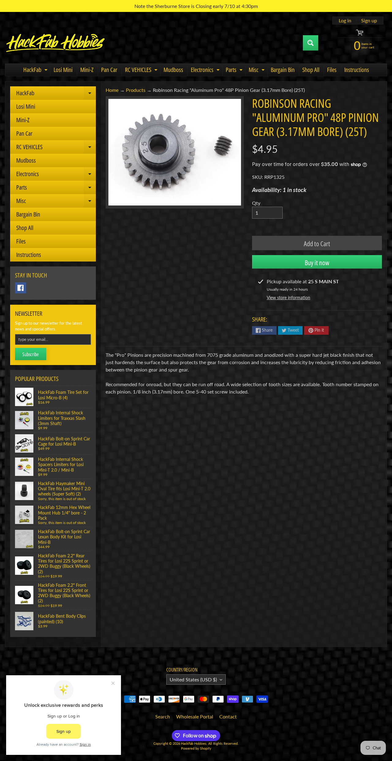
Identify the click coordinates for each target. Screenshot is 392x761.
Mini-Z (86, 70)
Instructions (356, 70)
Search (162, 716)
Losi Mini (63, 70)
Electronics (206, 71)
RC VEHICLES (142, 71)
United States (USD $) (193, 679)
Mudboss (173, 70)
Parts (235, 71)
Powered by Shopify (196, 748)
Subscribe (30, 354)
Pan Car (109, 70)
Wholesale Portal (194, 716)
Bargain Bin (283, 70)
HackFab (36, 71)
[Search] (310, 43)
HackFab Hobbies (193, 743)
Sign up (369, 20)
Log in (345, 20)
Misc (257, 71)
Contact (228, 716)
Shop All (310, 70)
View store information (288, 297)
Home (112, 90)
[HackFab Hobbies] (55, 42)
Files (332, 70)
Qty (256, 203)
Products (135, 90)
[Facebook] (20, 287)
